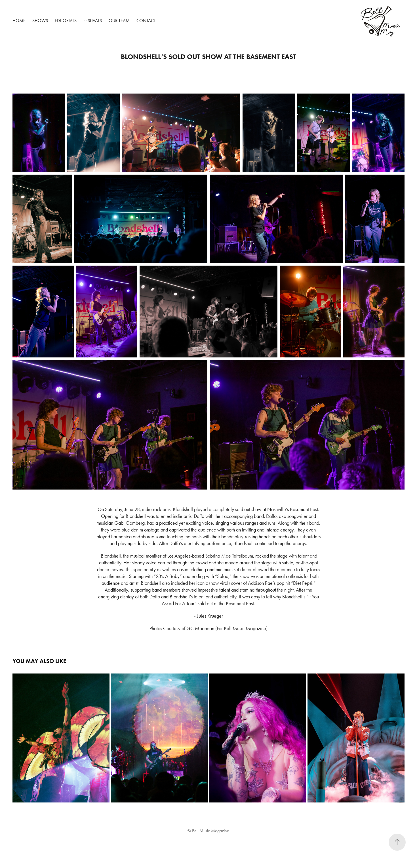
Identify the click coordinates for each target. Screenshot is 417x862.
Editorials (66, 20)
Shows (40, 20)
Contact (146, 20)
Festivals (92, 20)
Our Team (119, 20)
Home (19, 20)
